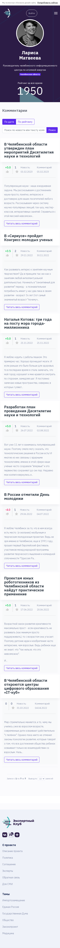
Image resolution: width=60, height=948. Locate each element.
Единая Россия (10, 906)
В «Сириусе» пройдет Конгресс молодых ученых (28, 237)
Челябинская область (30, 74)
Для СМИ (7, 884)
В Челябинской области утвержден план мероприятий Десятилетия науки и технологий (29, 150)
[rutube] (10, 834)
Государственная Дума (15, 913)
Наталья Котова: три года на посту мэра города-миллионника (28, 323)
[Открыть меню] (56, 13)
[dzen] (17, 834)
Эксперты (7, 870)
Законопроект (10, 926)
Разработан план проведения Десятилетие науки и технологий (27, 410)
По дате (9, 121)
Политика (7, 857)
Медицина (8, 933)
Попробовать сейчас (47, 3)
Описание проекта (12, 851)
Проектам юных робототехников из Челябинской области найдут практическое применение (24, 586)
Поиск (52, 130)
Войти (32, 13)
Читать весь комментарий (21, 223)
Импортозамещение (13, 900)
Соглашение (9, 864)
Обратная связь (11, 877)
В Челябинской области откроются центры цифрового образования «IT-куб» (26, 686)
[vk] (4, 834)
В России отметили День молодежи (26, 496)
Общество (8, 920)
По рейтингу (25, 121)
